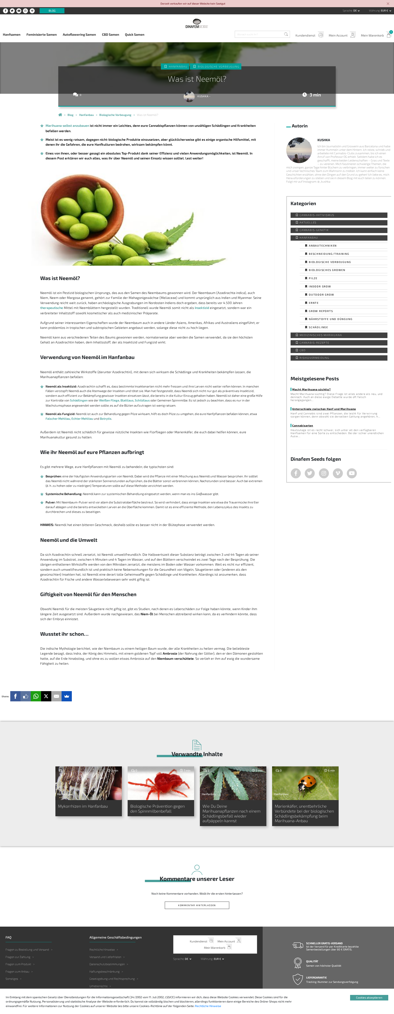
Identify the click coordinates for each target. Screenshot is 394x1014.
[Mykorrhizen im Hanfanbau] (88, 783)
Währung (374, 10)
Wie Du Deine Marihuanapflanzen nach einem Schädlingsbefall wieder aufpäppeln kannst (232, 813)
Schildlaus (142, 400)
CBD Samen (110, 34)
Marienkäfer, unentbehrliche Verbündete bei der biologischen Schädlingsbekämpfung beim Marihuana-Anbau (304, 813)
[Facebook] (15, 696)
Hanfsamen (12, 34)
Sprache (347, 10)
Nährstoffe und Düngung (331, 318)
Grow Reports (321, 310)
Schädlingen (79, 400)
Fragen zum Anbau (17, 971)
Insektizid (202, 308)
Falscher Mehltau (58, 418)
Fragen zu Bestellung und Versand (27, 949)
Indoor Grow (320, 286)
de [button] (355, 10)
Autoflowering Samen (79, 34)
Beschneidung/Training (329, 253)
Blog (52, 11)
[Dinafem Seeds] (196, 23)
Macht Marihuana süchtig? (311, 389)
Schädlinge (318, 327)
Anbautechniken (323, 245)
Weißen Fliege (109, 400)
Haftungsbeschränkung (104, 971)
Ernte (314, 302)
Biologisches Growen (327, 269)
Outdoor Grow (321, 294)
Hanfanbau (178, 66)
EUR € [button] (385, 10)
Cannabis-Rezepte (314, 342)
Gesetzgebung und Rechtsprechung (112, 978)
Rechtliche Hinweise (102, 949)
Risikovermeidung (314, 357)
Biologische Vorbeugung (218, 66)
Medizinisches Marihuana (321, 335)
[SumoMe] (67, 696)
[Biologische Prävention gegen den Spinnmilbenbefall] (161, 783)
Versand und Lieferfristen (105, 957)
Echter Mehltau (82, 418)
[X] (46, 696)
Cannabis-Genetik (314, 230)
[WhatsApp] (36, 696)
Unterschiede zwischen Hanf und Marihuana (324, 408)
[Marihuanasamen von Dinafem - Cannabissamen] (60, 115)
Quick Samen (134, 34)
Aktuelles (308, 222)
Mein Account (338, 35)
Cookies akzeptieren (369, 997)
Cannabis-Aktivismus (317, 215)
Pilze (313, 278)
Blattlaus (127, 400)
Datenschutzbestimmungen (107, 964)
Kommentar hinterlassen (197, 905)
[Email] (56, 696)
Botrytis (105, 418)
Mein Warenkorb (372, 35)
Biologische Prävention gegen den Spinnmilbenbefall (157, 808)
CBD (303, 350)
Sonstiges (12, 978)
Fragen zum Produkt (18, 964)
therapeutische (51, 308)
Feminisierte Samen (41, 34)
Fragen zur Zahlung (18, 957)
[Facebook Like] (26, 696)
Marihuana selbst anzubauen (67, 125)
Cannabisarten (302, 425)
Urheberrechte (98, 986)
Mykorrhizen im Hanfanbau (83, 806)
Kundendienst (305, 35)
